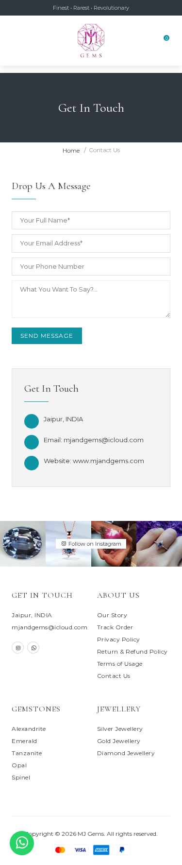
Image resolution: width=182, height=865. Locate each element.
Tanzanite (27, 753)
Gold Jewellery (119, 740)
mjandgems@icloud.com (49, 627)
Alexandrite (29, 728)
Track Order (115, 627)
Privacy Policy (118, 639)
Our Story (112, 615)
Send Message (46, 335)
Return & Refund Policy (132, 651)
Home (71, 150)
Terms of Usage (120, 663)
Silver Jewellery (120, 728)
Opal (19, 765)
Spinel (21, 777)
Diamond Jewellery (126, 753)
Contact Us (114, 675)
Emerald (24, 740)
